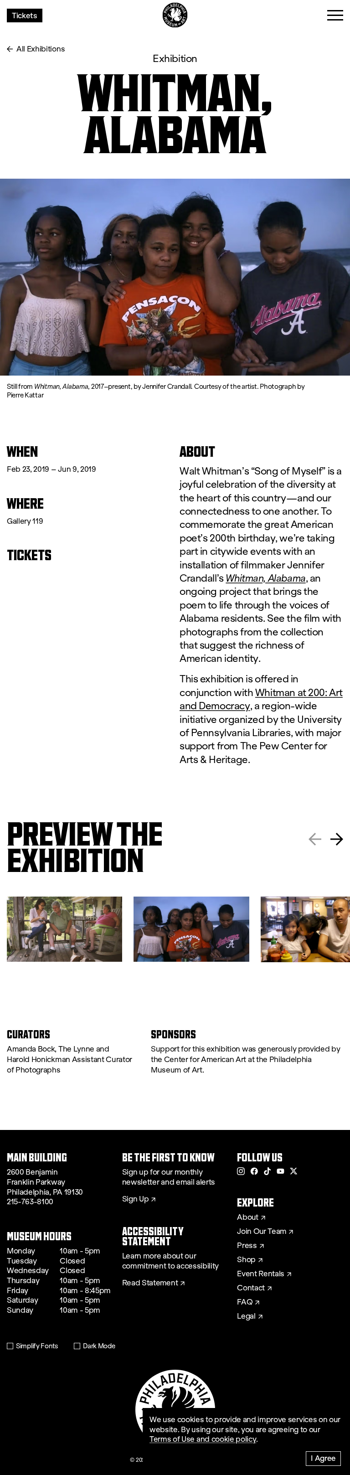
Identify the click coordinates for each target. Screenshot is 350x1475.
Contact (251, 1288)
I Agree (323, 1458)
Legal (246, 1316)
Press (247, 1245)
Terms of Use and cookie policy (202, 1439)
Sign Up (135, 1199)
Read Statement (150, 1283)
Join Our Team (261, 1231)
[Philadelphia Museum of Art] (175, 15)
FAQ (244, 1302)
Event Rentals (260, 1274)
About (247, 1217)
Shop (246, 1260)
